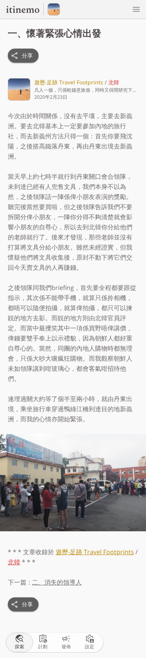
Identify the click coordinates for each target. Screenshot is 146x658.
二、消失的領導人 (57, 582)
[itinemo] (24, 9)
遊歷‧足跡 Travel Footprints (68, 82)
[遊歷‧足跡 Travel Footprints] (53, 9)
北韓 (113, 82)
